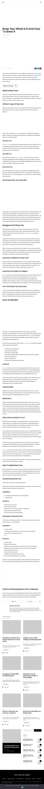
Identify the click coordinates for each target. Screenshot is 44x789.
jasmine (17, 133)
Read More (5, 649)
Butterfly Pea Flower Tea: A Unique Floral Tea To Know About (11, 639)
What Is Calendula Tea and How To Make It (10, 712)
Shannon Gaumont (9, 68)
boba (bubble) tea (20, 157)
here (11, 782)
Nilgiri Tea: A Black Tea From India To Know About (29, 750)
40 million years (28, 233)
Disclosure (28, 778)
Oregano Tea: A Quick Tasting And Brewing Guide (32, 639)
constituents (27, 343)
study (4, 275)
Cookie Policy (20, 778)
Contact (39, 778)
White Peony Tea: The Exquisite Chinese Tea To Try (28, 756)
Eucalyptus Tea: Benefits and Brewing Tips (11, 675)
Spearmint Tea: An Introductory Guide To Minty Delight (30, 675)
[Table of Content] (16, 85)
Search (37, 730)
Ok (22, 787)
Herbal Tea (5, 26)
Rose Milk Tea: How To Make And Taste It (28, 745)
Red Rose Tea (6, 144)
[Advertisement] (22, 14)
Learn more (37, 785)
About (4, 778)
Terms (33, 778)
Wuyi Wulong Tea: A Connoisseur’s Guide (27, 761)
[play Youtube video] (22, 575)
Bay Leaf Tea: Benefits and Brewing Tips (32, 712)
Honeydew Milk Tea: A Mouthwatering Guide (11, 746)
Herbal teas (5, 450)
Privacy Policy (11, 778)
